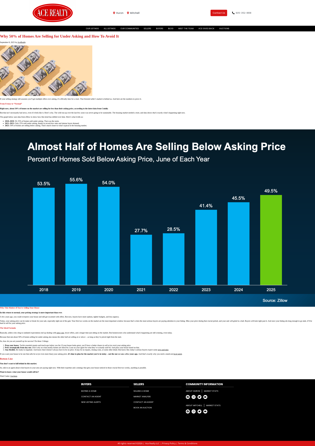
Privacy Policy (169, 443)
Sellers (147, 28)
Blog (170, 28)
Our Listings (92, 28)
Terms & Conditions (187, 443)
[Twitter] (199, 397)
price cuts (60, 333)
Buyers (159, 28)
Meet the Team (186, 28)
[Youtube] (205, 397)
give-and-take (163, 350)
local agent (177, 354)
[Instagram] (194, 397)
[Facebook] (188, 397)
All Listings (110, 28)
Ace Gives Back (206, 28)
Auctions (224, 28)
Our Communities (129, 28)
